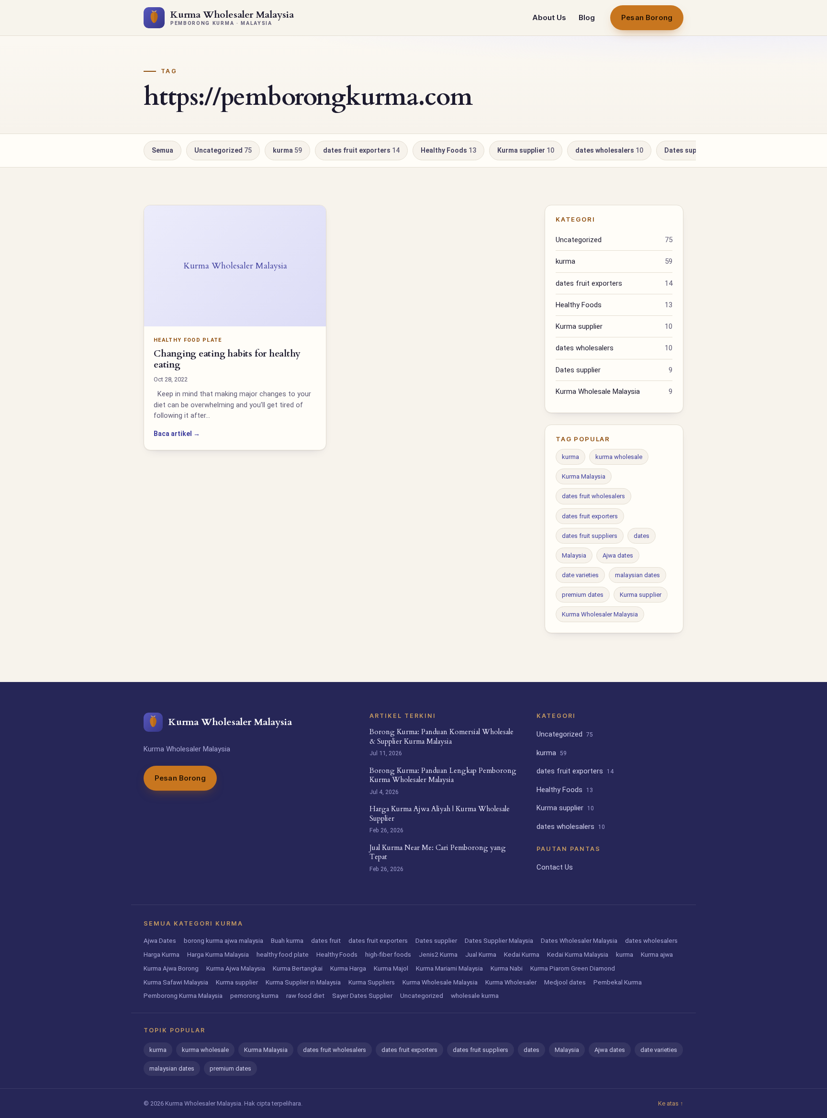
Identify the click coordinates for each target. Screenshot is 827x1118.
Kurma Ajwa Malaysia (235, 968)
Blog (587, 17)
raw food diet (305, 995)
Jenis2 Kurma (438, 954)
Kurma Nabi (507, 968)
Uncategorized (223, 150)
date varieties (580, 575)
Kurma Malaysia (583, 476)
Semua (162, 150)
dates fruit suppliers (589, 535)
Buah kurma (287, 940)
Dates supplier (690, 150)
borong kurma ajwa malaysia (223, 940)
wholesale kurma (475, 995)
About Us (549, 17)
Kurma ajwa (657, 954)
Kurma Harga (348, 968)
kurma (287, 150)
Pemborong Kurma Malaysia (183, 995)
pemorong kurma (254, 995)
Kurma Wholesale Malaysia (614, 391)
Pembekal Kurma (617, 982)
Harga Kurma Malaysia (218, 954)
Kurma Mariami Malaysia (449, 968)
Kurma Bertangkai (298, 968)
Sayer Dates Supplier (362, 995)
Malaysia (574, 555)
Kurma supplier (525, 150)
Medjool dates (565, 982)
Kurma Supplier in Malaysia (303, 982)
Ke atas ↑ (670, 1103)
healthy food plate (283, 954)
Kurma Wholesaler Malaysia (600, 614)
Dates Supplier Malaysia (499, 940)
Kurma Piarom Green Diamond (572, 968)
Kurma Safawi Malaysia (176, 982)
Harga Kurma (161, 954)
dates (641, 535)
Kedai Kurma (521, 954)
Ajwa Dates (160, 940)
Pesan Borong (646, 17)
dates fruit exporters (361, 150)
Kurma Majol (391, 968)
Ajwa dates (618, 555)
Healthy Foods (448, 150)
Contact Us (554, 867)
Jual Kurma (480, 954)
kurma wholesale (618, 456)
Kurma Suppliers (371, 982)
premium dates (582, 594)
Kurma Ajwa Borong (171, 968)
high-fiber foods (388, 954)
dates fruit (326, 940)
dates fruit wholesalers (593, 496)
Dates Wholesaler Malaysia (579, 940)
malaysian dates (637, 575)
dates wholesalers (609, 150)
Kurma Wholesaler (510, 982)
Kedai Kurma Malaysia (577, 954)
